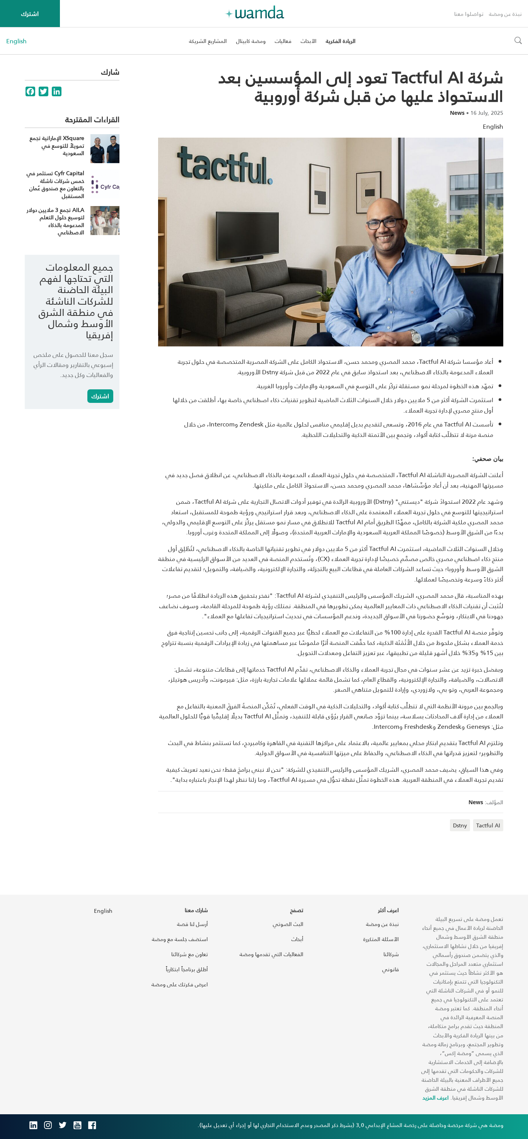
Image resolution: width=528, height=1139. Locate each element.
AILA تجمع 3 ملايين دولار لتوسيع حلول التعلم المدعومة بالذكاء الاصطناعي (55, 221)
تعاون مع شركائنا (189, 954)
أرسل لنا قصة (192, 924)
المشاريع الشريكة (208, 41)
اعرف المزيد (435, 1097)
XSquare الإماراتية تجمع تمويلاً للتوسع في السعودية (57, 145)
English (16, 41)
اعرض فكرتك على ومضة (180, 984)
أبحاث (297, 939)
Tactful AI (488, 825)
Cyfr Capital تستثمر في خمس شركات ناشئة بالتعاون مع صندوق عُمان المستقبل (55, 184)
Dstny (460, 825)
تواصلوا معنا (469, 14)
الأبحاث (309, 41)
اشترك (30, 13)
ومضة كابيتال (251, 41)
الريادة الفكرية (341, 41)
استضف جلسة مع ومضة (180, 939)
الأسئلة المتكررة (381, 939)
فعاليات (283, 41)
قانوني (390, 969)
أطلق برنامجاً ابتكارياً (187, 969)
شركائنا (391, 954)
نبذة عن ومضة (505, 14)
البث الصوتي (288, 924)
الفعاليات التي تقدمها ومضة (271, 954)
